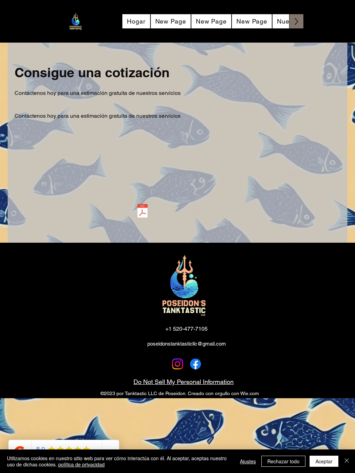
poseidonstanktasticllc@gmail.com (186, 344)
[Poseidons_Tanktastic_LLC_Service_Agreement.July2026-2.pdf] (142, 211)
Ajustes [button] (248, 461)
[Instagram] (177, 364)
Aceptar (323, 461)
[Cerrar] (347, 461)
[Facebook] (195, 364)
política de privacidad (81, 464)
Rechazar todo (283, 461)
